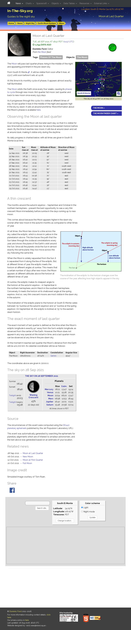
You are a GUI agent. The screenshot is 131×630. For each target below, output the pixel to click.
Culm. (64, 386)
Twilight (12, 395)
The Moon (82, 57)
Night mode (89, 511)
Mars (50, 398)
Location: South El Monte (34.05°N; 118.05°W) (102, 9)
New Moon (28, 456)
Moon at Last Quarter (33, 453)
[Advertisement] (65, 545)
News (20, 23)
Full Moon (27, 463)
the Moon (42, 52)
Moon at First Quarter (33, 460)
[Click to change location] (28, 72)
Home (11, 23)
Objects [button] (55, 3)
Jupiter (49, 401)
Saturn (49, 405)
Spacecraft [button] (41, 3)
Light (85, 507)
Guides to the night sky (21, 16)
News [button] (18, 3)
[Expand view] (118, 94)
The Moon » (99, 108)
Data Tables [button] (69, 3)
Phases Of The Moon (51, 57)
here (38, 110)
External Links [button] (101, 3)
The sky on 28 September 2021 (41, 376)
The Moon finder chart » (105, 113)
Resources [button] (84, 3)
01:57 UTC (68, 41)
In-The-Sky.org (20, 11)
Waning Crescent (33, 396)
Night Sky (30, 23)
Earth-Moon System (47, 23)
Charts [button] (29, 3)
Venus (50, 392)
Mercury (49, 389)
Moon (61, 23)
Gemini (53, 356)
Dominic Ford (15, 611)
